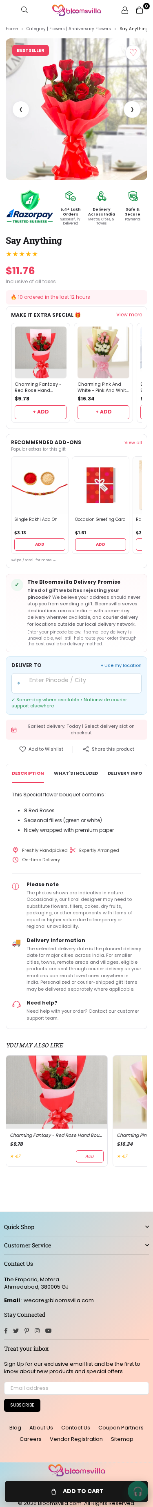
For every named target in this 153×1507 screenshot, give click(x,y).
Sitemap (122, 1439)
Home (12, 29)
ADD (39, 544)
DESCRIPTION (28, 773)
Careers (31, 1439)
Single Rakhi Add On (36, 519)
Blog (15, 1427)
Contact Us (75, 1427)
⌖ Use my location (121, 665)
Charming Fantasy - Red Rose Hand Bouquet (38, 387)
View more (129, 314)
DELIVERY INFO (125, 773)
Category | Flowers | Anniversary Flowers (69, 29)
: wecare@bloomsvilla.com (57, 1300)
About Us (41, 1427)
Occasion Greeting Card (100, 519)
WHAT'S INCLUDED (76, 773)
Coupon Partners (121, 1427)
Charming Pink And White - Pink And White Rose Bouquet (103, 387)
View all (133, 442)
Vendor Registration (76, 1439)
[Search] (24, 10)
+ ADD (41, 411)
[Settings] (125, 10)
